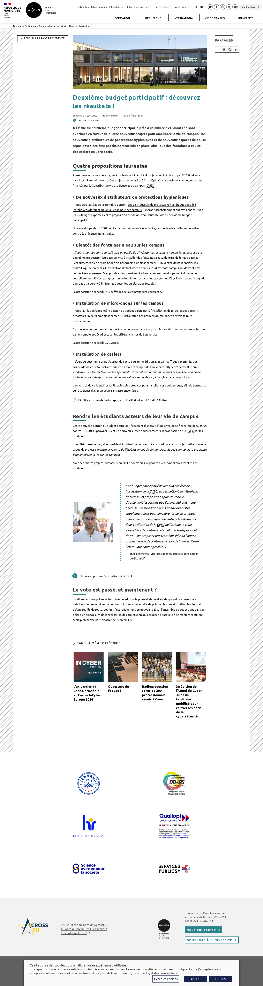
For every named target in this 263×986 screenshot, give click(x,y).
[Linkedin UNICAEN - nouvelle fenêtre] (228, 7)
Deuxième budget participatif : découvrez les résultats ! (65, 26)
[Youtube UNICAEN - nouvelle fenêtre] (235, 7)
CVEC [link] (150, 185)
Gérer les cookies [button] (166, 979)
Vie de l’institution (133, 115)
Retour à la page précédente (44, 38)
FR (192, 6)
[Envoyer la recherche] (258, 7)
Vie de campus (110, 115)
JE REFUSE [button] (220, 979)
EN (198, 6)
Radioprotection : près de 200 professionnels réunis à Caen (155, 692)
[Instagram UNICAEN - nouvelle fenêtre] (222, 7)
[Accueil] (14, 26)
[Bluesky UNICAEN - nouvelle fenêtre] (210, 6)
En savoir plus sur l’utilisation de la (107, 576)
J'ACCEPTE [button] (195, 979)
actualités (83, 6)
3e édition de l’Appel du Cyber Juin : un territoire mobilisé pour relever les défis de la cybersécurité (189, 701)
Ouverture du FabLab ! (118, 688)
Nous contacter (201, 930)
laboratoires (116, 6)
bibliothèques (99, 6)
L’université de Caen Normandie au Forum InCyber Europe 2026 (87, 693)
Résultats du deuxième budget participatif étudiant (122, 400)
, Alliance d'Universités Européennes (84, 929)
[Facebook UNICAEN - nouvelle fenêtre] (216, 7)
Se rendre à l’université (209, 940)
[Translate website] (203, 7)
